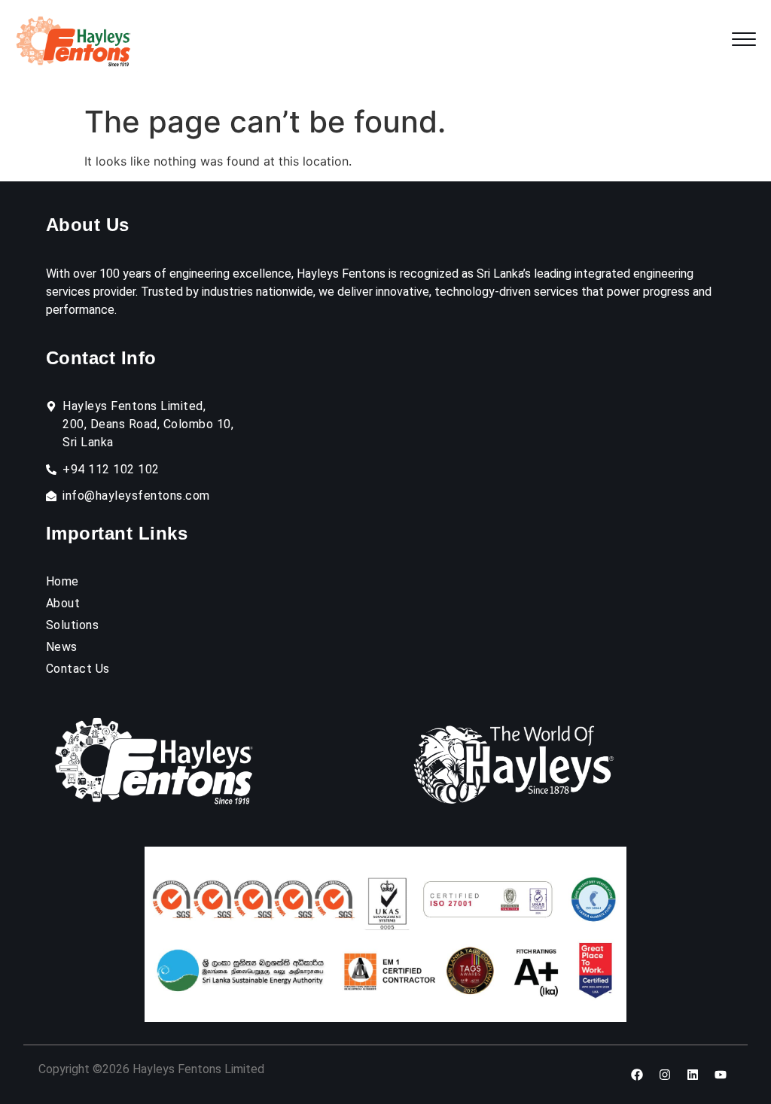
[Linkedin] (693, 1075)
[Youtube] (721, 1075)
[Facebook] (637, 1075)
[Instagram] (665, 1075)
